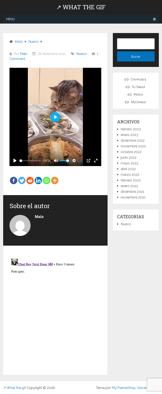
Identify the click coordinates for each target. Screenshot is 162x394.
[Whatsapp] (46, 177)
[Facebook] (13, 177)
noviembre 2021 (133, 197)
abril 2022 (128, 169)
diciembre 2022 (133, 140)
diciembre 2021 (132, 192)
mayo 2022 (129, 163)
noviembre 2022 (133, 146)
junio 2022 (128, 158)
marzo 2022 (130, 175)
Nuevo (81, 54)
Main (23, 54)
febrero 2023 (131, 129)
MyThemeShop (124, 388)
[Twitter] (22, 177)
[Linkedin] (38, 177)
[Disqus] (55, 309)
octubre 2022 (131, 152)
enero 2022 (129, 186)
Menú (10, 19)
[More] (54, 177)
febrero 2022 (131, 180)
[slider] (30, 161)
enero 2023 (129, 135)
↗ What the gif (80, 7)
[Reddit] (30, 177)
